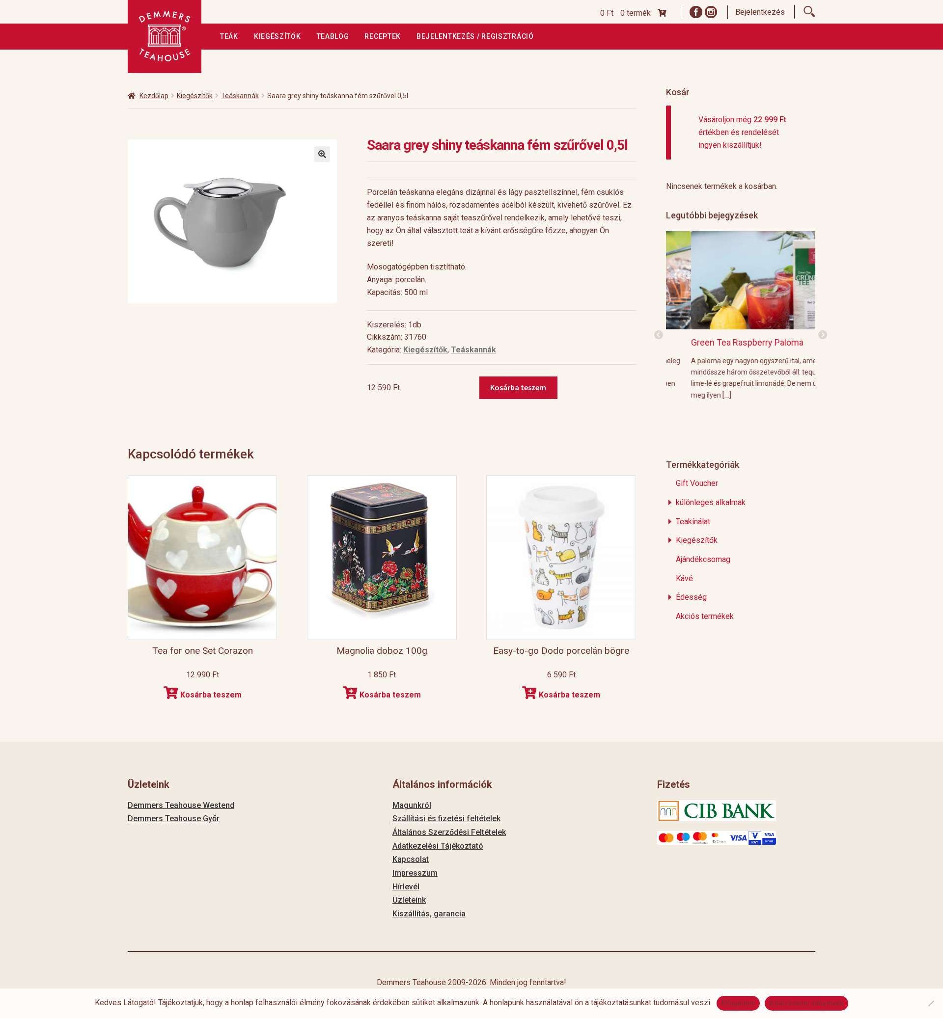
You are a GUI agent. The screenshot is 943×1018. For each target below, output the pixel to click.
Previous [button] (659, 335)
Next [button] (823, 335)
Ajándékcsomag (703, 559)
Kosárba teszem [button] (211, 694)
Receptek (382, 36)
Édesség (691, 597)
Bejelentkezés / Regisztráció (475, 36)
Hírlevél (405, 886)
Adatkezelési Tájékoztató (437, 846)
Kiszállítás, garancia (429, 913)
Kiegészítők (277, 36)
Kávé (684, 578)
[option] (741, 315)
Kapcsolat (410, 859)
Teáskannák (240, 96)
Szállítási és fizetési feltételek (446, 818)
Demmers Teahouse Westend (181, 805)
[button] (322, 154)
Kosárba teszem (518, 387)
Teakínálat (693, 521)
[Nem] (931, 1003)
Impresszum (415, 873)
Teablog (333, 36)
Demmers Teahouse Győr (174, 818)
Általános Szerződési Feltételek (449, 832)
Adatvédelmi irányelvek (806, 1003)
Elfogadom (738, 1003)
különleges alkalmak (711, 502)
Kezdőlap (153, 96)
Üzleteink (409, 900)
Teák (229, 36)
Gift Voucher (697, 483)
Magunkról (411, 805)
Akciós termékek (705, 616)
